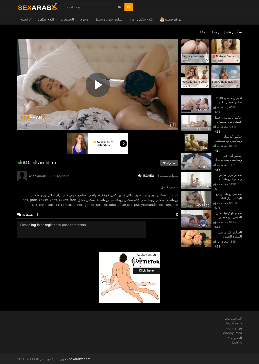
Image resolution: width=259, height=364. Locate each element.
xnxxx (43, 200)
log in (35, 225)
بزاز (59, 195)
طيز (138, 195)
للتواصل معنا (233, 318)
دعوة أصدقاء (233, 323)
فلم (65, 195)
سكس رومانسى (153, 200)
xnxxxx (53, 205)
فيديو (122, 195)
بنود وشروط (233, 328)
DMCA (237, 343)
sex (25, 200)
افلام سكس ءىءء (141, 19)
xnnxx (78, 205)
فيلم (73, 195)
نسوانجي (94, 195)
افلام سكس (46, 19)
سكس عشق (86, 200)
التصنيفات (67, 19)
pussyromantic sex (148, 205)
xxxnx (63, 200)
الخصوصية (235, 338)
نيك (145, 195)
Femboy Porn (232, 333)
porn (33, 200)
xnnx (53, 200)
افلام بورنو (48, 195)
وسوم (84, 19)
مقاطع (82, 195)
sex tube (109, 205)
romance (171, 205)
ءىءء (105, 195)
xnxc (42, 205)
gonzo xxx (93, 205)
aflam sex (125, 205)
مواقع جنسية (173, 19)
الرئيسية (26, 19)
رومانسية (103, 200)
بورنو (152, 195)
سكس (161, 195)
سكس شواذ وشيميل (108, 19)
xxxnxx (66, 205)
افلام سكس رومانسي (125, 200)
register (51, 225)
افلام (130, 195)
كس (114, 195)
